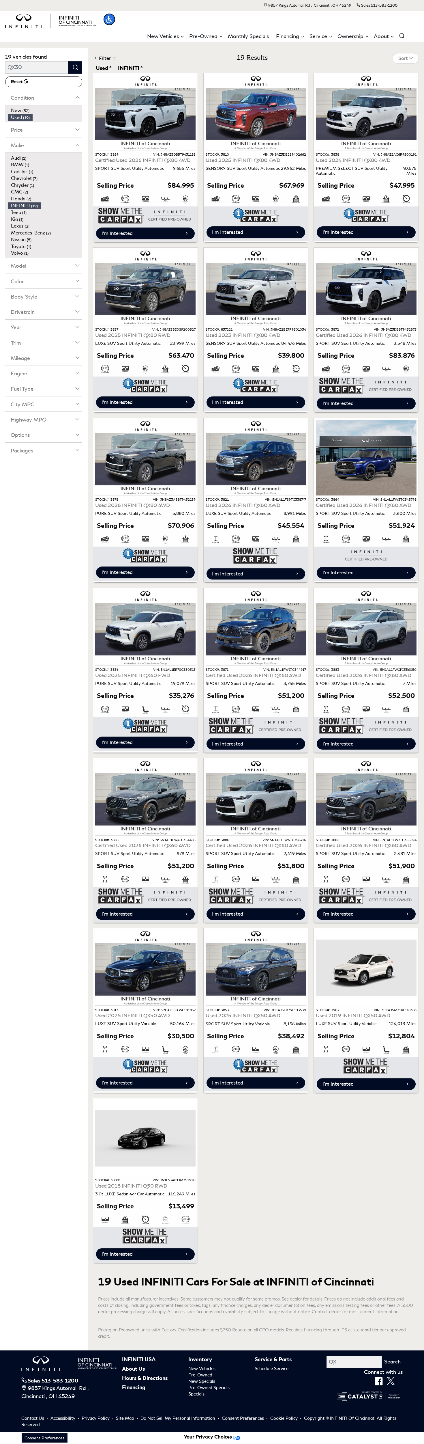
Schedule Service (271, 1368)
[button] (109, 19)
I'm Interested (117, 233)
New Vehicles (201, 1368)
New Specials (201, 1381)
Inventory (200, 1359)
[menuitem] (45, 110)
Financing (133, 1387)
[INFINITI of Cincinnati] (50, 20)
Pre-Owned (200, 1375)
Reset (17, 81)
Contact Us (33, 1418)
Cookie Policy (284, 1418)
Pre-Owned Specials (209, 1387)
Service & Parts (273, 1359)
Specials (196, 1394)
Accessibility (63, 1418)
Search (392, 1362)
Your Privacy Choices (208, 1437)
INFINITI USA (138, 1359)
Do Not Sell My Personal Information (178, 1418)
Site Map (125, 1418)
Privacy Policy (96, 1418)
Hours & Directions (145, 1378)
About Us (133, 1369)
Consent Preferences (243, 1418)
